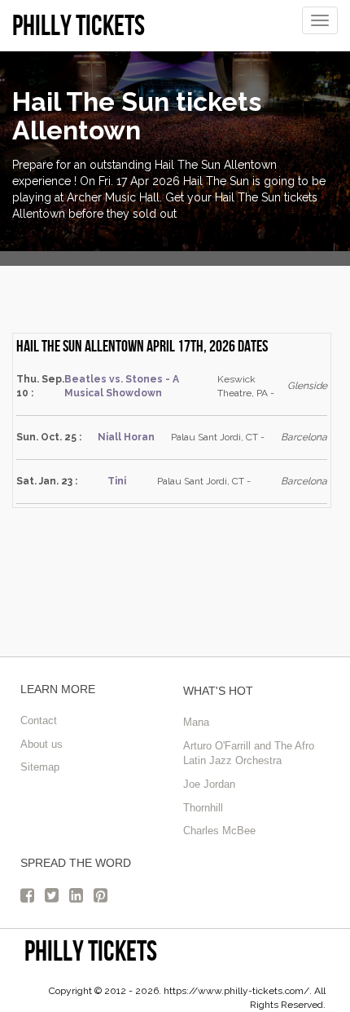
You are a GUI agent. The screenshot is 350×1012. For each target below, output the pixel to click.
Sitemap (39, 767)
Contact (38, 720)
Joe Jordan (209, 784)
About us (41, 744)
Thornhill (203, 808)
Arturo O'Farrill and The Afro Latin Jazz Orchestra (248, 753)
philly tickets (90, 950)
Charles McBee (219, 830)
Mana (196, 722)
